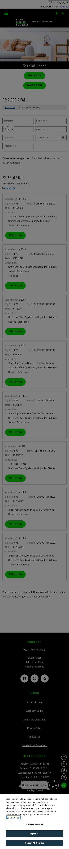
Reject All (34, 833)
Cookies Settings (34, 824)
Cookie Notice (13, 817)
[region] (34, 821)
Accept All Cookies (34, 843)
